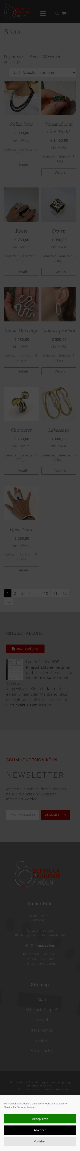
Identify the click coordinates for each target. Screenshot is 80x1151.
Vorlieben (40, 1141)
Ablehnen (40, 1130)
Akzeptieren (40, 1119)
